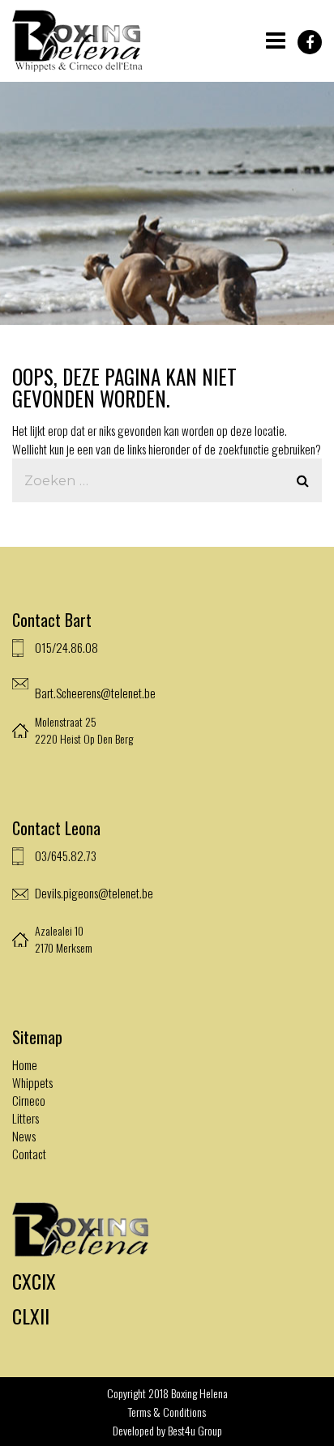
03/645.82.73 (65, 855)
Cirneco (28, 1100)
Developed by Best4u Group (167, 1430)
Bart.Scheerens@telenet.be (95, 693)
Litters (25, 1118)
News (24, 1136)
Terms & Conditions (167, 1411)
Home (24, 1064)
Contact (29, 1153)
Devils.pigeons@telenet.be (94, 893)
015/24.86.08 (66, 647)
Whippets (32, 1082)
